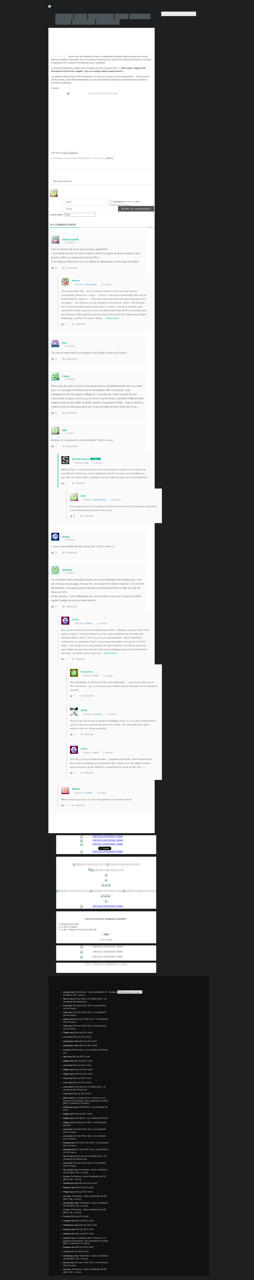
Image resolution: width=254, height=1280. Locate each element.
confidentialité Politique (119, 205)
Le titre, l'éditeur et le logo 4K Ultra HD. (79, 929)
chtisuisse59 (91, 284)
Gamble (88, 623)
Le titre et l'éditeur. (69, 927)
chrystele (98, 714)
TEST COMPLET (70, 153)
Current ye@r (56, 215)
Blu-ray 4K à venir (83, 1032)
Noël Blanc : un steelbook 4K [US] (91, 1118)
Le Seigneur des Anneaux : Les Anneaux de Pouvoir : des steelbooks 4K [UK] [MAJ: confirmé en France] (85, 1100)
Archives (113, 992)
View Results (106, 939)
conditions (130, 201)
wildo (96, 675)
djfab (96, 752)
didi (86, 463)
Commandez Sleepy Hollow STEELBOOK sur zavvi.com (77, 158)
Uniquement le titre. (70, 924)
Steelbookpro (100, 500)
